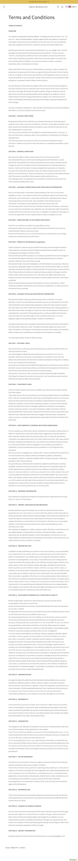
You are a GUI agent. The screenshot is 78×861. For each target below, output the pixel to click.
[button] (4, 7)
